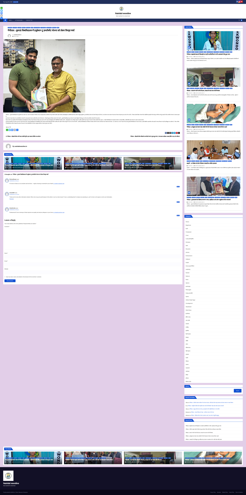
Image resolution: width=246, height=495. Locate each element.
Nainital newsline (123, 13)
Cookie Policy (231, 492)
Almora (187, 221)
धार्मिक (187, 340)
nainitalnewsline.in (17, 34)
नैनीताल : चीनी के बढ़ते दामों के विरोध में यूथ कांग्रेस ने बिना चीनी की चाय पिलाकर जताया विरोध (88, 165)
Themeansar (25, 492)
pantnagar (188, 286)
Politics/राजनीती (76, 163)
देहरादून (187, 337)
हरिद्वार (187, 374)
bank (187, 228)
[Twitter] (1, 10)
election (187, 252)
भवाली (187, 357)
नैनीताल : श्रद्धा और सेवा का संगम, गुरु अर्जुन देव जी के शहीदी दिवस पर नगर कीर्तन (205, 409)
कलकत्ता (187, 323)
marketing (135, 163)
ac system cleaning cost (58, 183)
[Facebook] (1, 13)
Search (187, 386)
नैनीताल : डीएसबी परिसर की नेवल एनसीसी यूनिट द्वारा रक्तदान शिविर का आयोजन (24, 136)
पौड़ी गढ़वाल (188, 350)
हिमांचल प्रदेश (188, 381)
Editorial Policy (225, 492)
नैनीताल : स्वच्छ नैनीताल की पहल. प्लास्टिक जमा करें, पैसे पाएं (202, 412)
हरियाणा (187, 378)
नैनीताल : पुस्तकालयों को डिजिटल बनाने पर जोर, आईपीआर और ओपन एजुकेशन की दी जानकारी (208, 199)
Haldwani (19, 27)
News (10, 20)
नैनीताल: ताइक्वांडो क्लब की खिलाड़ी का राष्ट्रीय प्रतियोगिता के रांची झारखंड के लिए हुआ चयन (29, 165)
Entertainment (189, 255)
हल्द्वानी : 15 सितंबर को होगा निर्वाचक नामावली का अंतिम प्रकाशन (202, 163)
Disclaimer (219, 492)
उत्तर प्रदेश (188, 320)
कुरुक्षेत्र (187, 330)
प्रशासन (58, 27)
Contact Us (29, 20)
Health (11, 163)
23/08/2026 (190, 202)
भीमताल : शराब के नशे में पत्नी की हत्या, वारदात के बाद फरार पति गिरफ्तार (143, 165)
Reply (178, 186)
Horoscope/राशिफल (190, 266)
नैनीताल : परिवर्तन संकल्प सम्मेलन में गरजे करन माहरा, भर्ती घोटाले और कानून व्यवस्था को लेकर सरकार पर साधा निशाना (211, 402)
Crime (126, 163)
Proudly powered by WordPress (9, 492)
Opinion (187, 283)
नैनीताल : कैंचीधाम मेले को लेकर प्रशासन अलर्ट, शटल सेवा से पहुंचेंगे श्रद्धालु (205, 415)
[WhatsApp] (1, 8)
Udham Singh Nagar (190, 300)
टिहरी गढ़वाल (188, 333)
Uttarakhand (19, 20)
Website (6, 269)
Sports (187, 296)
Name (6, 253)
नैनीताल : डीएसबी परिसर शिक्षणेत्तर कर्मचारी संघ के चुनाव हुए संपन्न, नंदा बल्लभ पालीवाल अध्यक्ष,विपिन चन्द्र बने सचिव (154, 136)
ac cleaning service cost (58, 212)
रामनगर (187, 364)
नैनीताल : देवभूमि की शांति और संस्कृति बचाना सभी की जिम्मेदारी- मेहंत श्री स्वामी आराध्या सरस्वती (206, 405)
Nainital (23, 27)
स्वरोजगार (187, 371)
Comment (7, 226)
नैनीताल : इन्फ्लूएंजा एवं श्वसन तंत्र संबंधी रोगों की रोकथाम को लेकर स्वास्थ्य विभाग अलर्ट (207, 127)
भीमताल (187, 361)
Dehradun (10, 27)
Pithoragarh (188, 289)
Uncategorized (37, 27)
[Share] (1, 18)
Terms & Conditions (239, 492)
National (28, 27)
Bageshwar (188, 225)
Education (15, 27)
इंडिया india (54, 27)
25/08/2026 (190, 129)
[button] (239, 20)
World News (49, 27)
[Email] (1, 15)
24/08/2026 (190, 165)
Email (6, 261)
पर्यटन (187, 344)
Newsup (20, 492)
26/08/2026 (190, 56)
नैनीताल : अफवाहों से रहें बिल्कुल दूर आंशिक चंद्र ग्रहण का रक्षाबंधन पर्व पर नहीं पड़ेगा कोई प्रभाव (204, 439)
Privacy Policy (213, 492)
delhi (187, 245)
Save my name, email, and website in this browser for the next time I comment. (23, 276)
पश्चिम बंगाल (188, 347)
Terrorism (11, 199)
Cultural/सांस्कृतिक (190, 238)
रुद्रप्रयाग (188, 367)
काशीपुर (187, 327)
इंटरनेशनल (228, 197)
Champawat (188, 232)
